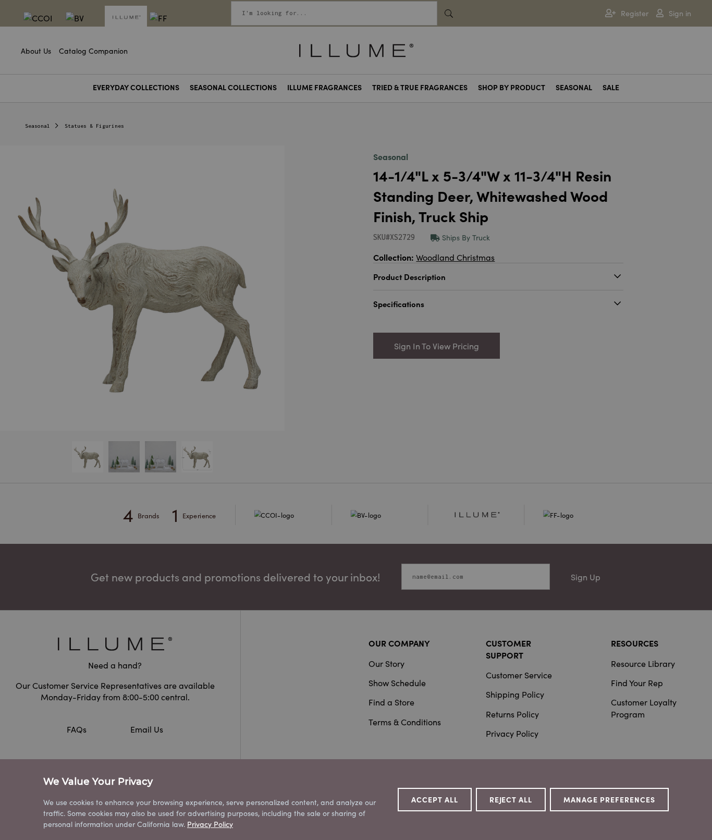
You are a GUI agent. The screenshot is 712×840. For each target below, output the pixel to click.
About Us (36, 50)
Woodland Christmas (455, 257)
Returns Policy (512, 714)
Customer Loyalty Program (644, 707)
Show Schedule (397, 682)
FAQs (78, 729)
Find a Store (391, 702)
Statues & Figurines (94, 126)
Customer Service (519, 674)
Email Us (146, 729)
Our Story (386, 663)
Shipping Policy (515, 694)
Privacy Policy (512, 733)
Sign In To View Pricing (436, 345)
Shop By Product (511, 87)
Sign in (680, 13)
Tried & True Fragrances (420, 87)
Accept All (434, 799)
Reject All (511, 799)
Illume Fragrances (324, 87)
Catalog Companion (93, 50)
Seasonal (574, 87)
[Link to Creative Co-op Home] (114, 644)
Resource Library (643, 663)
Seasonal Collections (233, 87)
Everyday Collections (136, 87)
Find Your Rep (637, 682)
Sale (611, 87)
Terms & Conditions (405, 721)
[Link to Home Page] (356, 49)
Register (634, 13)
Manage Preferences (609, 799)
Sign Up (585, 576)
